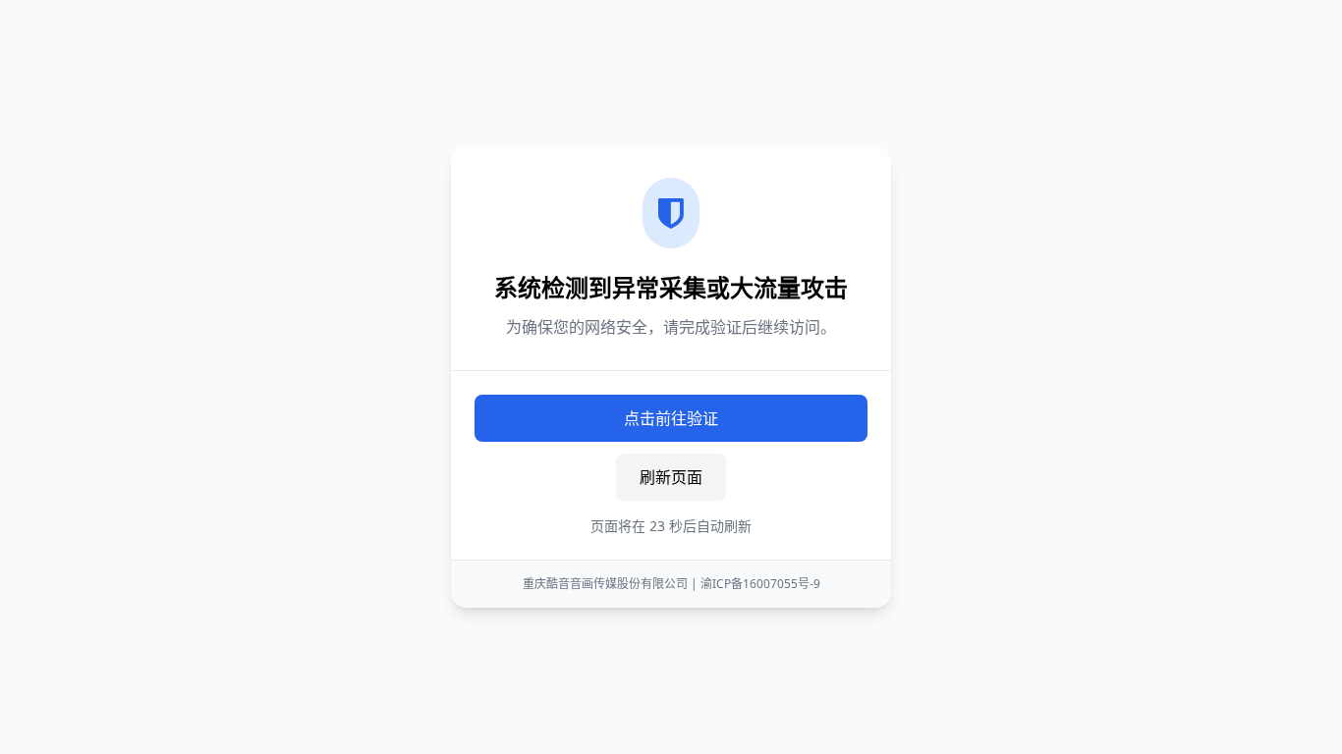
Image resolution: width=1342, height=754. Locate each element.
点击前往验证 (671, 418)
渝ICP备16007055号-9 (760, 583)
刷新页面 (671, 477)
